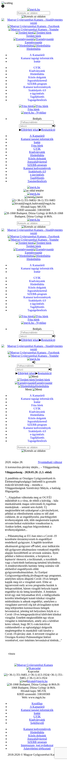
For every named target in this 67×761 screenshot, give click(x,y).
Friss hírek (37, 145)
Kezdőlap (37, 703)
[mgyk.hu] (33, 9)
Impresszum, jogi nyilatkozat (37, 745)
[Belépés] (53, 125)
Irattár (37, 142)
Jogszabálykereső (37, 161)
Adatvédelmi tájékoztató (37, 748)
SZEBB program (37, 742)
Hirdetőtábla (37, 155)
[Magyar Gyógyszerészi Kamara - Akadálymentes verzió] (33, 22)
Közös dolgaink (37, 158)
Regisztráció (48, 129)
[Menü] (33, 197)
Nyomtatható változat (50, 462)
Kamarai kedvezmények (37, 168)
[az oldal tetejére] (33, 190)
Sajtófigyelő (37, 722)
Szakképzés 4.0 (37, 171)
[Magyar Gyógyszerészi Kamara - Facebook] (33, 26)
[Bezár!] (33, 6)
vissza (11, 653)
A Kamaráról (37, 135)
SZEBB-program (37, 164)
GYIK (37, 148)
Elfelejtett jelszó (30, 129)
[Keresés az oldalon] (33, 16)
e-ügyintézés (37, 174)
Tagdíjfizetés (37, 177)
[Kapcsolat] (33, 668)
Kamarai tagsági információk (37, 139)
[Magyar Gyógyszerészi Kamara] (33, 665)
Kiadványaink (37, 152)
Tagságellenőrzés (37, 181)
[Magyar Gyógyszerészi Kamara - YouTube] (33, 29)
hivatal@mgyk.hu (37, 681)
